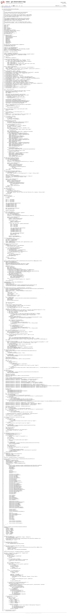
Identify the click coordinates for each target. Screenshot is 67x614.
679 (2, 505)
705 (2, 524)
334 (2, 253)
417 (2, 314)
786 (2, 583)
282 (2, 215)
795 (2, 590)
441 (2, 331)
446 (2, 335)
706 (2, 525)
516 (2, 386)
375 (2, 283)
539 (2, 403)
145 (2, 115)
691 (2, 514)
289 (2, 220)
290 (2, 221)
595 (2, 444)
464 (2, 348)
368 (2, 278)
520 (2, 389)
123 (2, 99)
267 (2, 204)
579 (2, 432)
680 (2, 506)
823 (2, 610)
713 (2, 530)
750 (2, 557)
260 (2, 199)
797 (2, 591)
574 (2, 428)
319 (2, 242)
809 (2, 600)
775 (2, 575)
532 (2, 398)
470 (2, 352)
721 (2, 536)
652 (2, 485)
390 (2, 294)
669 (2, 498)
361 (2, 273)
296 (2, 225)
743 (2, 552)
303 (2, 230)
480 (2, 360)
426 (2, 320)
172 (2, 135)
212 (2, 164)
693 (2, 515)
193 (2, 150)
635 (2, 473)
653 (2, 486)
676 (2, 503)
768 (2, 570)
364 (2, 275)
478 (2, 358)
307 (2, 233)
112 (2, 91)
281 (2, 214)
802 (2, 595)
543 (2, 406)
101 (2, 83)
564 (2, 421)
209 (2, 162)
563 (2, 420)
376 (2, 284)
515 (2, 385)
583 (2, 435)
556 (2, 415)
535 (2, 400)
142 (2, 113)
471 (2, 353)
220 (2, 170)
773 (2, 574)
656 (2, 488)
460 (2, 345)
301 (2, 229)
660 (2, 491)
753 (2, 559)
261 (2, 200)
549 (2, 410)
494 (2, 370)
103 (2, 84)
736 (2, 547)
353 (2, 267)
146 (2, 116)
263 (2, 201)
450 (2, 338)
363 (2, 274)
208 (2, 161)
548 (2, 409)
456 (2, 342)
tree (13, 5)
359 (2, 271)
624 (2, 465)
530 (2, 396)
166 (2, 130)
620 (2, 462)
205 (2, 159)
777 (2, 577)
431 (2, 324)
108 (2, 88)
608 (2, 453)
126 (2, 101)
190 (2, 148)
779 (2, 578)
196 (2, 152)
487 (2, 365)
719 (2, 534)
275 (2, 210)
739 (2, 549)
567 (2, 423)
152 (2, 120)
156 (2, 123)
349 (2, 264)
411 (2, 309)
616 (2, 459)
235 (2, 181)
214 (2, 165)
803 (2, 596)
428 (2, 322)
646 (2, 481)
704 (2, 523)
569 (2, 425)
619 (2, 461)
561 (2, 419)
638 (2, 475)
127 (2, 102)
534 (2, 399)
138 (2, 110)
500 (2, 374)
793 (2, 588)
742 (2, 551)
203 (2, 157)
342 (2, 259)
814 (2, 604)
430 (2, 323)
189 (2, 147)
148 (2, 117)
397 (2, 299)
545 (2, 407)
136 (2, 108)
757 (2, 562)
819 (2, 607)
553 (2, 413)
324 (2, 246)
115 (2, 93)
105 (2, 86)
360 (2, 272)
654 (2, 487)
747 (2, 555)
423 (2, 318)
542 (2, 405)
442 (2, 332)
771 (2, 572)
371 (2, 280)
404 (2, 304)
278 (2, 212)
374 (2, 282)
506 (2, 379)
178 (2, 139)
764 (2, 567)
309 (2, 235)
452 (2, 339)
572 (2, 427)
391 (2, 295)
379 (2, 286)
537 (2, 401)
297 (2, 226)
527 (2, 394)
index (8, 2)
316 (2, 240)
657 (2, 489)
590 (2, 440)
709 (2, 527)
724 (2, 538)
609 (2, 454)
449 (2, 337)
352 (2, 266)
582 (2, 434)
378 (2, 285)
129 (2, 103)
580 (2, 433)
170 (2, 133)
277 (2, 211)
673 (2, 501)
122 (2, 98)
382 (2, 288)
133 (2, 106)
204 (2, 158)
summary (6, 5)
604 (2, 450)
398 (2, 300)
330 (2, 250)
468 (2, 351)
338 (2, 256)
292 (2, 222)
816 (2, 605)
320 (2, 243)
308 (2, 234)
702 (2, 522)
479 (2, 359)
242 (2, 186)
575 (2, 429)
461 (2, 346)
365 (2, 276)
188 (2, 146)
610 (2, 455)
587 (2, 438)
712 (2, 529)
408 (2, 307)
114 (2, 92)
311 (2, 236)
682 (2, 507)
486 (2, 364)
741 (2, 550)
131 (2, 105)
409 (2, 308)
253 (2, 194)
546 (2, 408)
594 (2, 443)
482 (2, 361)
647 (2, 482)
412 (2, 310)
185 (2, 144)
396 (2, 298)
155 (2, 122)
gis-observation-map (18, 2)
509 (2, 381)
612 (2, 456)
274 (2, 209)
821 (2, 609)
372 (2, 281)
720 (2, 535)
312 (2, 237)
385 (2, 290)
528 (2, 395)
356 (2, 269)
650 (2, 484)
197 (2, 153)
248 (2, 190)
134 (2, 107)
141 (2, 112)
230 (2, 177)
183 (2, 143)
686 (2, 510)
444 (2, 333)
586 (2, 437)
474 (2, 355)
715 (2, 531)
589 (2, 439)
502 (2, 376)
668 (2, 497)
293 (2, 223)
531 (2, 397)
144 (2, 114)
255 (2, 195)
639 (2, 476)
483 (2, 362)
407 (2, 306)
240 (2, 184)
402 (2, 303)
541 (2, 404)
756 (2, 561)
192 (2, 149)
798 (2, 592)
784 (2, 582)
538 (2, 402)
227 (2, 175)
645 (2, 480)
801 (2, 594)
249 (2, 191)
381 (2, 287)
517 (2, 387)
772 (2, 573)
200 (2, 155)
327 (2, 248)
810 (2, 601)
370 (2, 279)
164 (2, 129)
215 (2, 166)
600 (2, 447)
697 (2, 518)
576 (2, 430)
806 (2, 598)
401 (2, 302)
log (11, 5)
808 (2, 599)
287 (2, 219)
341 (2, 258)
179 (2, 140)
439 (2, 330)
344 (2, 260)
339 (2, 257)
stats (21, 5)
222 (2, 171)
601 (2, 448)
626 (2, 466)
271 (2, 207)
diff (19, 5)
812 (2, 602)
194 (2, 151)
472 (2, 354)
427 (2, 321)
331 (2, 251)
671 (2, 499)
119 (2, 96)
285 (2, 217)
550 (2, 411)
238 (2, 183)
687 (2, 511)
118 (2, 95)
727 (2, 540)
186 (2, 145)
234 (2, 180)
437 (2, 328)
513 (2, 384)
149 (2, 118)
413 (2, 311)
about (3, 5)
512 (2, 383)
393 (2, 296)
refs (9, 5)
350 (2, 265)
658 (2, 490)
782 (2, 580)
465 (2, 349)
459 (2, 344)
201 (2, 156)
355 (2, 268)
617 (2, 460)
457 (2, 343)
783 (2, 581)
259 (2, 198)
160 (2, 126)
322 (2, 244)
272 (2, 208)
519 (2, 388)
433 (2, 325)
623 (2, 464)
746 (2, 554)
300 (2, 228)
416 (2, 313)
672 (2, 500)
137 (2, 109)
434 (2, 326)
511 (2, 382)
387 (2, 292)
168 (2, 132)
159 (2, 125)
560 (2, 418)
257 (2, 197)
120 (2, 97)
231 (2, 178)
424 (2, 319)
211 (2, 163)
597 (2, 445)
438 (2, 329)
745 (2, 553)
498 (2, 373)
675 (2, 502)
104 (2, 85)
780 (2, 579)
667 (2, 496)
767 (2, 569)
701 (2, 521)
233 (2, 179)
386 (2, 291)
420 (2, 316)
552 (2, 412)
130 (2, 104)
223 (2, 172)
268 (2, 205)
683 (2, 508)
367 (2, 277)
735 (2, 546)
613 (2, 457)
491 (2, 368)
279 (2, 213)
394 (2, 297)
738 (2, 548)
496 (2, 371)
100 (2, 82)
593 (2, 442)
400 (2, 301)
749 (2, 556)
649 (2, 483)
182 (2, 142)
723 (2, 537)
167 (2, 131)
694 (2, 516)
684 (2, 509)
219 (2, 169)
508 (2, 380)
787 (2, 584)
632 (2, 471)
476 (2, 357)
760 (2, 564)
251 (2, 192)
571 (2, 426)
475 (2, 356)
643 (2, 479)
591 (2, 441)
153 (2, 121)
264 (2, 202)
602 (2, 449)
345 (2, 261)
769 (2, 571)
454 (2, 341)
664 (2, 494)
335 (2, 254)
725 (2, 539)
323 (2, 245)
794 (2, 589)
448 (2, 336)
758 (2, 563)
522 (2, 390)
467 (2, 350)
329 (2, 249)
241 (2, 185)
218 (2, 168)
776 (2, 576)
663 (2, 493)
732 (2, 544)
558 (2, 417)
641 (2, 477)
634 (2, 472)
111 (2, 90)
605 (2, 451)
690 (2, 513)
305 (2, 232)
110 (2, 89)
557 (2, 416)
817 (2, 606)
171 (2, 134)
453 (2, 340)
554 (2, 414)
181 (2, 141)
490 (2, 367)
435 (2, 327)
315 (2, 239)
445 (2, 334)
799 (2, 593)
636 (2, 474)
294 (2, 224)
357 (2, 270)
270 (2, 206)
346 (2, 262)
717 (2, 533)
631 (2, 470)
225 (2, 173)
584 (2, 436)
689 (2, 512)
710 (2, 528)
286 (2, 218)
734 (2, 545)
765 (2, 568)
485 (2, 363)
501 (2, 375)
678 (2, 504)
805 (2, 597)
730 (2, 542)
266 (2, 203)
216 (2, 167)
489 (2, 366)
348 (2, 263)
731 (2, 543)
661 (2, 492)
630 (2, 469)
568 (2, 424)
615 (2, 458)
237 (2, 182)
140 (2, 111)
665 (2, 495)
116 (2, 94)
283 (2, 216)
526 (2, 393)
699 (2, 520)
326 (2, 247)
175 (2, 137)
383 (2, 289)
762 (2, 566)
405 (2, 305)
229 (2, 176)
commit (16, 5)
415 (2, 312)
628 (2, 468)
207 (2, 160)
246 (2, 189)
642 (2, 478)
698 (2, 519)
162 (2, 127)
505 (2, 378)
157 (2, 124)
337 (2, 255)
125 (2, 100)
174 (2, 136)
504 (2, 377)
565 (2, 422)
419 (2, 315)
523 (2, 391)
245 (2, 188)
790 (2, 586)
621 (2, 463)
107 (2, 87)
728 (2, 541)
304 (2, 231)
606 (2, 452)
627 (2, 467)
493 (2, 369)
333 (2, 252)
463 (2, 347)
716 (2, 532)
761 (2, 565)
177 (2, 138)
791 (2, 587)
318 (2, 241)
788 (2, 585)
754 (2, 560)
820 (2, 608)
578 (2, 431)
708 (2, 526)
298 (2, 227)
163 (2, 128)
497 (2, 372)
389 (2, 293)
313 (2, 238)
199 (2, 154)
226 (2, 174)
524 (2, 392)
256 (2, 196)
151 (2, 119)
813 (2, 603)
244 (2, 187)
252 (2, 193)
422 (2, 317)
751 (2, 558)
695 (2, 517)
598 (2, 446)
